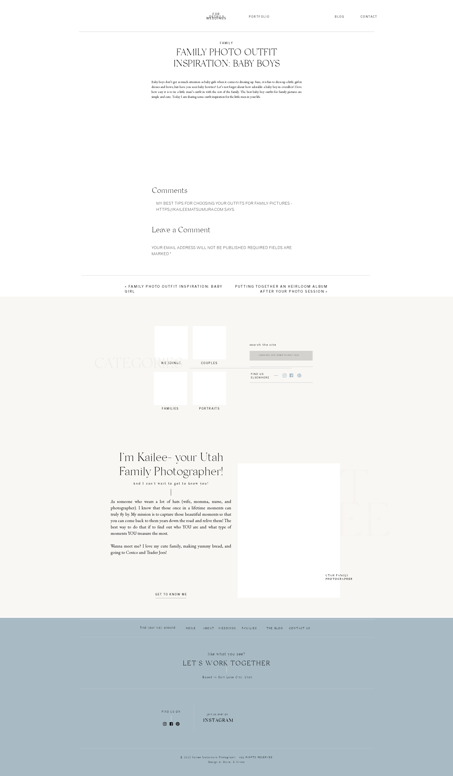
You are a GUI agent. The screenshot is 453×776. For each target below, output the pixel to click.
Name (158, 323)
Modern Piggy (160, 434)
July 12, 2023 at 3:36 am (180, 215)
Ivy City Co (159, 448)
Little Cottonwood (163, 425)
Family (226, 43)
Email (158, 339)
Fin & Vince (159, 412)
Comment (163, 263)
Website (160, 356)
